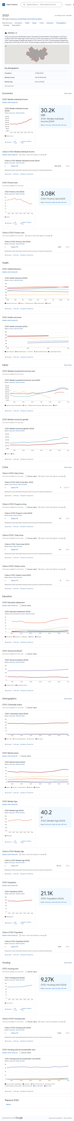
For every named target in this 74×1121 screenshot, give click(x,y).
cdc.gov (11, 280)
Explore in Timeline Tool (26, 142)
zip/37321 (69, 15)
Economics (18, 23)
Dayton (8, 1104)
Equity (34, 23)
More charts (68, 93)
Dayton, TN (14, 166)
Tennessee (13, 19)
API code (15, 142)
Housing (6, 25)
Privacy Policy (68, 1118)
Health (27, 23)
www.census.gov (9, 86)
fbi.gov (10, 515)
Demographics (61, 23)
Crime (42, 23)
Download (8, 142)
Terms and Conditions (55, 1118)
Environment (16, 25)
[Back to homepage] (3, 4)
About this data (20, 113)
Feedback (68, 5)
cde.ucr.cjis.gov (13, 484)
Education (50, 23)
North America (32, 19)
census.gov (12, 113)
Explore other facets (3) (10, 756)
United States (22, 19)
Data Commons (12, 5)
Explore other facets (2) (10, 102)
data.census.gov (20, 613)
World (40, 19)
